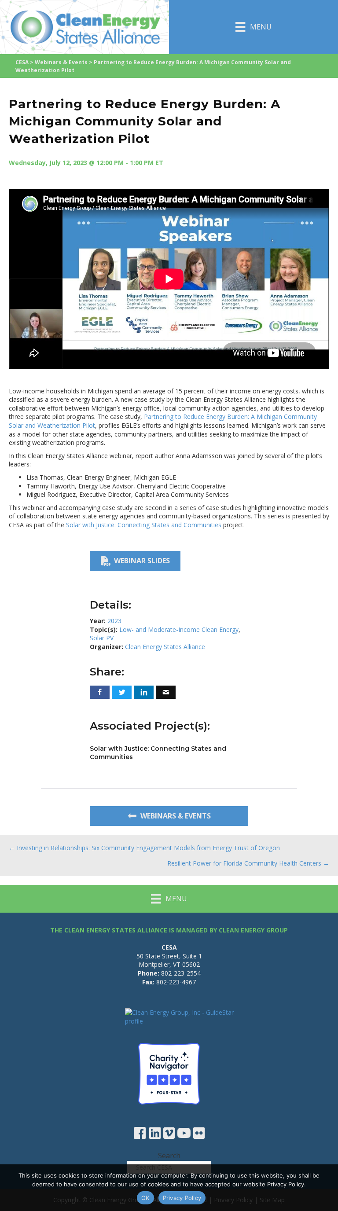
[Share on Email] (166, 692)
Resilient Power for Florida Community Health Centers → (248, 863)
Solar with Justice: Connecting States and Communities (143, 525)
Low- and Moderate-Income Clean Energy (179, 629)
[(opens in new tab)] (169, 1073)
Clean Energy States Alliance (165, 646)
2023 (114, 621)
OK (145, 1197)
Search (169, 1155)
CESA (22, 62)
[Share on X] (122, 692)
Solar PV (102, 638)
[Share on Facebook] (100, 692)
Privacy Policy (182, 1197)
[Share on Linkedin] (144, 692)
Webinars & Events (61, 62)
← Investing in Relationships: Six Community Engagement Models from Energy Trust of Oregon (144, 848)
